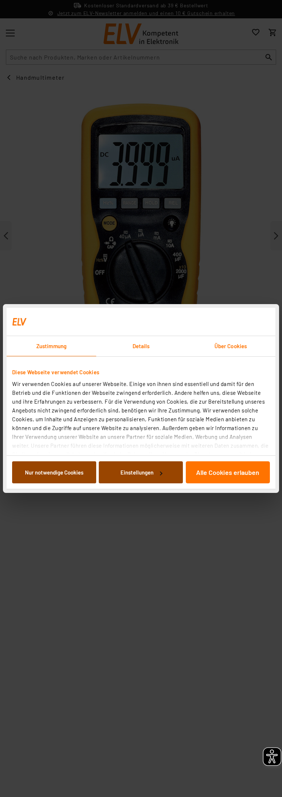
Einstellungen (136, 472)
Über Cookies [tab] (230, 346)
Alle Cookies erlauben (227, 472)
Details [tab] (141, 346)
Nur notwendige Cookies (54, 472)
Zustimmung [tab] (51, 346)
